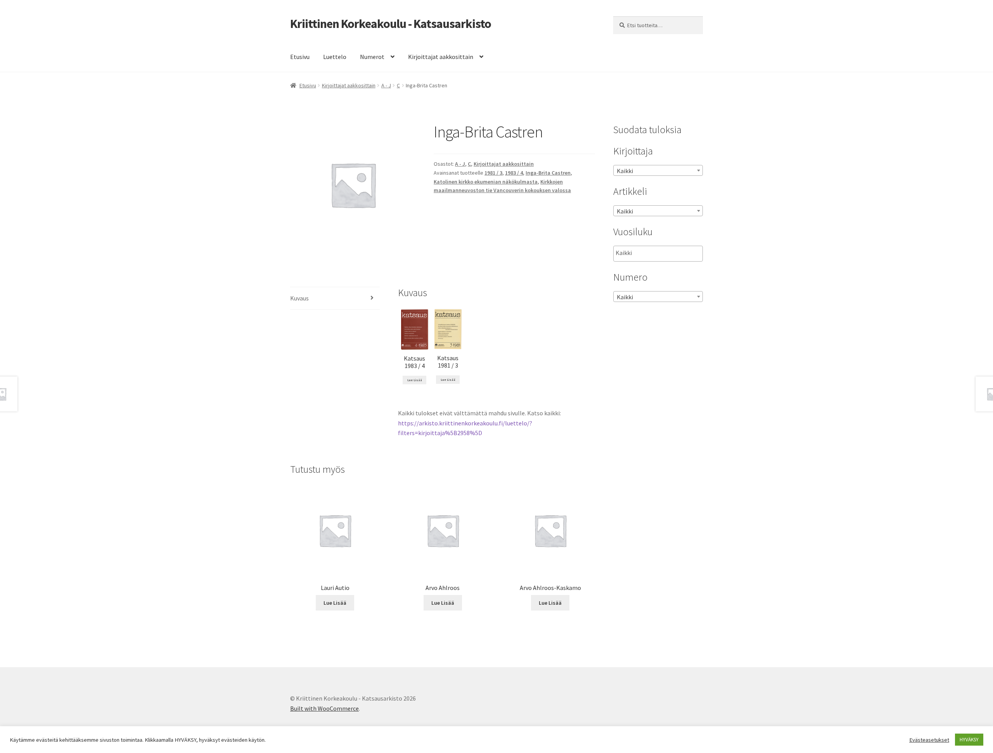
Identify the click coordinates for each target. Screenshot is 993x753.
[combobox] (658, 170)
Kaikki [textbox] (625, 171)
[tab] (335, 298)
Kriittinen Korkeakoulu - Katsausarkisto (390, 23)
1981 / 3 (493, 172)
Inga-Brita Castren (548, 172)
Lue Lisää (414, 380)
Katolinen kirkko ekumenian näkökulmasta (486, 181)
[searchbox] (655, 253)
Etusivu (300, 57)
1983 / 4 (514, 172)
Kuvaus (299, 298)
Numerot (372, 57)
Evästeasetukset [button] (929, 739)
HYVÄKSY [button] (969, 739)
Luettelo (334, 57)
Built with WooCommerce (324, 708)
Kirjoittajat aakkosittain (440, 57)
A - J (386, 85)
